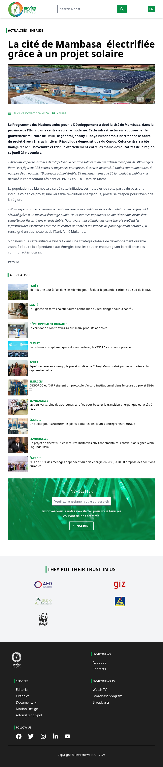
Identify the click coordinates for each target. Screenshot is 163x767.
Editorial (22, 689)
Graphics (22, 696)
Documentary (26, 702)
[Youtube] (67, 736)
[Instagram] (43, 736)
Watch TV (100, 689)
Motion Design (27, 709)
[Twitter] (31, 736)
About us (99, 662)
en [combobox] (151, 9)
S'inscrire (81, 526)
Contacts (99, 669)
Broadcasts (101, 702)
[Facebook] (19, 736)
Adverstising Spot (29, 715)
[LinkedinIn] (55, 736)
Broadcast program (107, 696)
